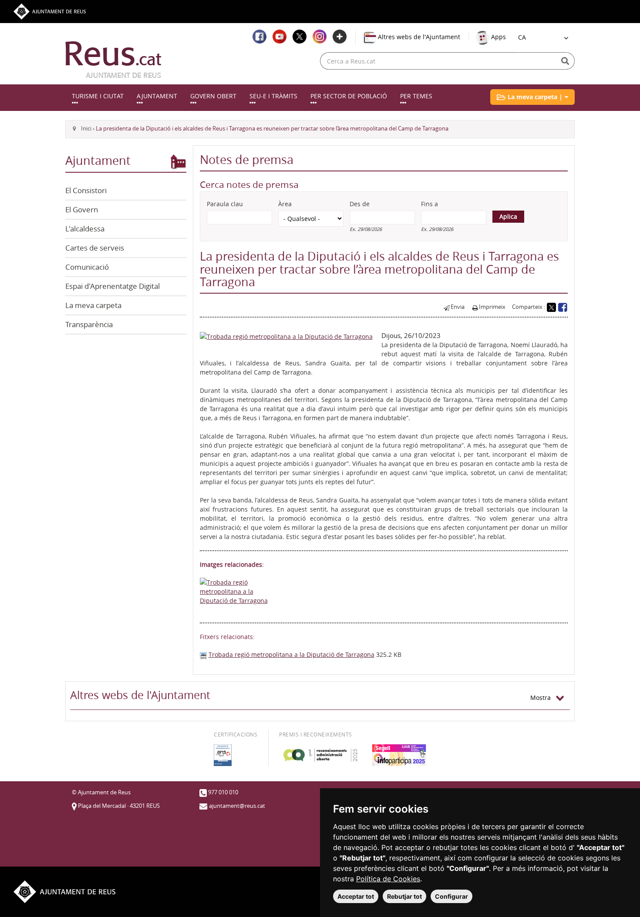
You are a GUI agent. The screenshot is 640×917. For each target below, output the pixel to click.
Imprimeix (492, 307)
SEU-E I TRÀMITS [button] (273, 96)
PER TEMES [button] (416, 96)
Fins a (429, 204)
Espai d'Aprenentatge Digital (112, 286)
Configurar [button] (451, 896)
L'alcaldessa (84, 229)
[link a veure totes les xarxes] (340, 37)
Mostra (543, 697)
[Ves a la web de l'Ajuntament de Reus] (49, 11)
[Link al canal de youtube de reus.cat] (279, 37)
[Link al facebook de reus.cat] (259, 37)
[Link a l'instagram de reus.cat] (320, 37)
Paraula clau (225, 204)
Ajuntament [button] (157, 96)
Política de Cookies (388, 878)
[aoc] (320, 755)
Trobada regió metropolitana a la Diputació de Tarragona (291, 654)
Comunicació (87, 267)
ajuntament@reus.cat (237, 806)
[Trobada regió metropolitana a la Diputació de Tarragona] (286, 335)
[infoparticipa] (399, 755)
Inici (86, 128)
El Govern (81, 209)
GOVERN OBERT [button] (213, 96)
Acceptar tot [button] (355, 896)
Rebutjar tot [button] (404, 896)
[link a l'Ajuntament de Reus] (113, 59)
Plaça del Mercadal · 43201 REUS (119, 806)
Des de (360, 204)
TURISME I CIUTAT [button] (98, 96)
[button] (532, 97)
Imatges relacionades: (232, 564)
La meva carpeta (93, 305)
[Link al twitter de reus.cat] (300, 37)
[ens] (223, 755)
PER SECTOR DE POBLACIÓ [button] (348, 96)
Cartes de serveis (94, 248)
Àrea (285, 204)
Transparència (89, 324)
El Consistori (86, 190)
